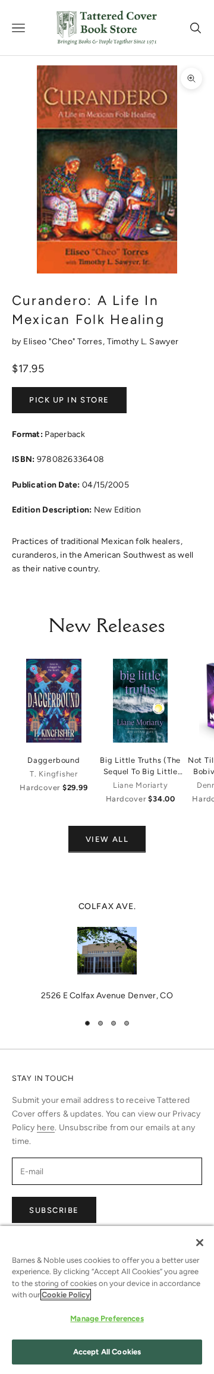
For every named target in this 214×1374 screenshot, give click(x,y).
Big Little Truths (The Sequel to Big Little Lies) (140, 766)
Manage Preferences (106, 1318)
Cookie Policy (66, 1294)
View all (107, 839)
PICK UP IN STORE (69, 399)
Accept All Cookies (107, 1351)
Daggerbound (53, 760)
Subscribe (54, 1210)
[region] (107, 951)
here (46, 1128)
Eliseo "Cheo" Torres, (64, 342)
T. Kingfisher (54, 773)
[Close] (200, 1243)
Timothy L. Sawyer (143, 342)
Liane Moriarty (140, 785)
